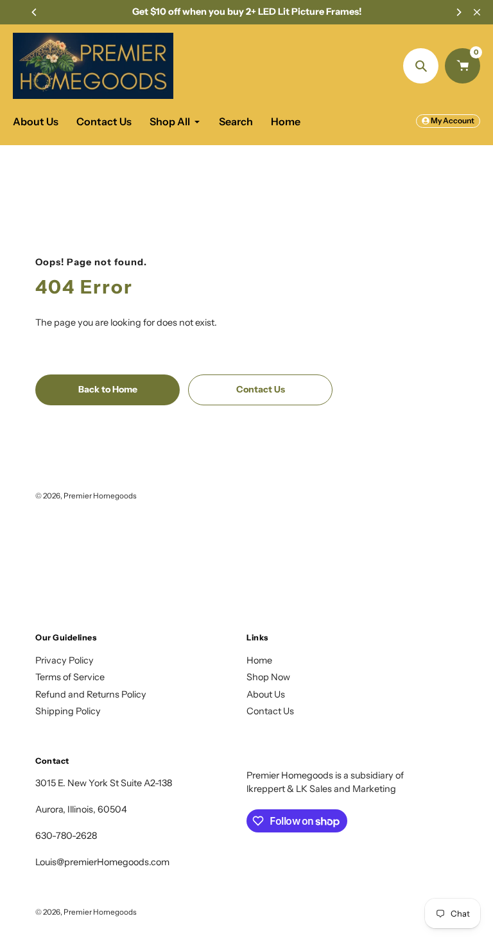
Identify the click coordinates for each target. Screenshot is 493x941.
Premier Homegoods (100, 495)
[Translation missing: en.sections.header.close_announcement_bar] (477, 12)
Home (259, 660)
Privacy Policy (64, 660)
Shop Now (268, 677)
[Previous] (34, 12)
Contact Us (270, 711)
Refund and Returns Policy (90, 694)
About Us (265, 694)
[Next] (458, 12)
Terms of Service (70, 677)
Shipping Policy (68, 711)
